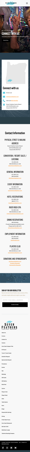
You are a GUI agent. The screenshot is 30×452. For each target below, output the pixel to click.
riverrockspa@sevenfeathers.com (15, 213)
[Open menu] (27, 3)
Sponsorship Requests (15, 265)
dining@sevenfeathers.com (15, 227)
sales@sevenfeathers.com (15, 165)
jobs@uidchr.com (15, 240)
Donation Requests (15, 263)
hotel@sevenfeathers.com (15, 203)
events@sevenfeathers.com (15, 190)
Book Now (5, 40)
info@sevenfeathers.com (12, 96)
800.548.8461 (14, 100)
